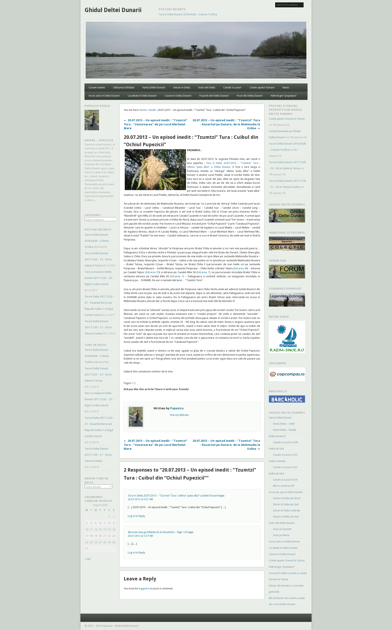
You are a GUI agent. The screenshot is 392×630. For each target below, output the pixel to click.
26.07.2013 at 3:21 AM (140, 499)
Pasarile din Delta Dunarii (214, 95)
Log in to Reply (136, 516)
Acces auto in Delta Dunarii (104, 95)
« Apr (88, 558)
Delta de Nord (277, 436)
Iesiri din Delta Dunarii (282, 522)
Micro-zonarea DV (283, 485)
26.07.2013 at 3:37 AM (140, 535)
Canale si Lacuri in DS (285, 454)
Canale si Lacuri (232, 87)
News (286, 87)
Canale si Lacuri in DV (285, 479)
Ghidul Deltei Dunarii (113, 10)
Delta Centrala (277, 461)
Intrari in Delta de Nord (286, 498)
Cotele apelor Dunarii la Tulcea (287, 118)
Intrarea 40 (240, 268)
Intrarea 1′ (203, 272)
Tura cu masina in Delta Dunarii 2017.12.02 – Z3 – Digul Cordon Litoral (99, 278)
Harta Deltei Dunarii (154, 87)
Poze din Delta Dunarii (250, 95)
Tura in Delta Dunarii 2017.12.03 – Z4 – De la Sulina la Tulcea (98, 259)
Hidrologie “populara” (284, 95)
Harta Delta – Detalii (284, 429)
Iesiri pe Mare (281, 535)
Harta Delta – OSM (283, 423)
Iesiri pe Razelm (282, 529)
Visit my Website (179, 414)
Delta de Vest (276, 473)
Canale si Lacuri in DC (285, 467)
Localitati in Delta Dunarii (142, 95)
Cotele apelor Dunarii (261, 87)
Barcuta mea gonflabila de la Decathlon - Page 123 (157, 532)
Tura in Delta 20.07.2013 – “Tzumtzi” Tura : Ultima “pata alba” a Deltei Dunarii (173, 495)
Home (143, 109)
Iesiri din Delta (206, 87)
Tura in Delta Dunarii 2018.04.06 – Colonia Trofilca (188, 14)
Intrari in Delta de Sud (285, 504)
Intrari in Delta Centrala (286, 510)
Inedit (152, 109)
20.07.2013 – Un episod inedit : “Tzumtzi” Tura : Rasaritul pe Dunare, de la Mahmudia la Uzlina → (226, 124)
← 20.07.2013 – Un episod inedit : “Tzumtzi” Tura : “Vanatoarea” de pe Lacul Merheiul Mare (155, 124)
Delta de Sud (276, 448)
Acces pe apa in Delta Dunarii (286, 492)
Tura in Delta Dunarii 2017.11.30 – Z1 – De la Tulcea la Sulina (98, 327)
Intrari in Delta (181, 87)
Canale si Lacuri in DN (285, 442)
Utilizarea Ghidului (123, 87)
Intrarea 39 (152, 272)
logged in (144, 588)
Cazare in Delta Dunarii (178, 95)
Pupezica (177, 408)
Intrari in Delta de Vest (286, 516)
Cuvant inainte (97, 87)
